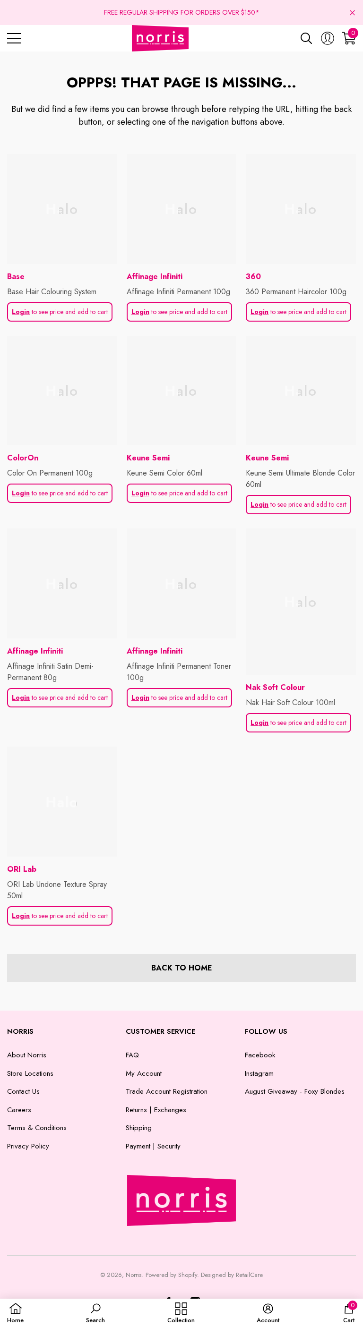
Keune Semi (148, 457)
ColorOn (22, 457)
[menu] (14, 38)
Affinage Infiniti (154, 276)
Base (16, 276)
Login (21, 311)
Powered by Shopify (171, 1274)
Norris (133, 1274)
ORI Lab (21, 869)
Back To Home (181, 967)
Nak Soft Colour (275, 687)
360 (253, 276)
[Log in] (327, 38)
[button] (352, 12)
